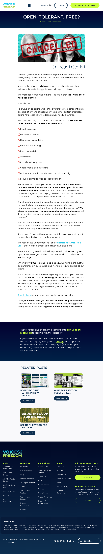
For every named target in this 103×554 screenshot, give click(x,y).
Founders (60, 470)
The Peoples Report (25, 498)
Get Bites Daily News (9, 486)
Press (59, 483)
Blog (22, 474)
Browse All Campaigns (43, 502)
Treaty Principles (45, 497)
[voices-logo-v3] (9, 4)
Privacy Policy (62, 487)
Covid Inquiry (43, 485)
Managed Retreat (27, 483)
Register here (24, 295)
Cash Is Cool (43, 466)
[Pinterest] (77, 66)
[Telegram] (71, 66)
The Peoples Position (25, 492)
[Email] (82, 66)
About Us (60, 466)
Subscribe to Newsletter (8, 467)
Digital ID (42, 477)
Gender (41, 489)
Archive (23, 509)
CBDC (40, 481)
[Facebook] (55, 66)
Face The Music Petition (44, 471)
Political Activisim (27, 478)
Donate (6, 495)
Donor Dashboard (7, 500)
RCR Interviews (26, 470)
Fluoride (23, 487)
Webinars (24, 466)
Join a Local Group (7, 474)
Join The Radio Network (9, 480)
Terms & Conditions (61, 492)
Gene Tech (43, 493)
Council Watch (9, 491)
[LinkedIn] (66, 66)
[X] (60, 66)
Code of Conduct (64, 478)
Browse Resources (24, 504)
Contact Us (61, 474)
